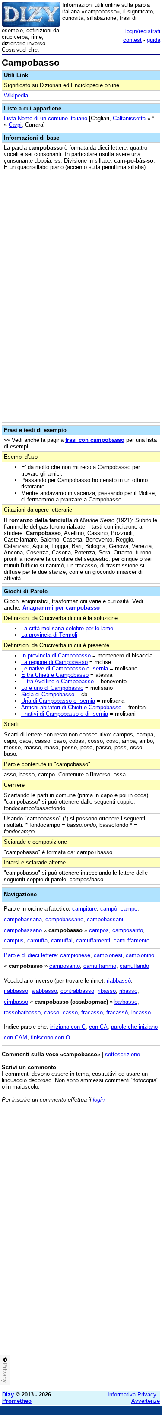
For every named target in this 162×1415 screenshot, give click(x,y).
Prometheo (17, 1401)
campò (108, 908)
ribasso (128, 991)
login (99, 1099)
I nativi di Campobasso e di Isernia (64, 714)
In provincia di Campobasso (56, 655)
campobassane (64, 919)
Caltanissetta (129, 118)
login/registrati (142, 31)
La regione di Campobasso (54, 662)
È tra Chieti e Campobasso (55, 675)
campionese (75, 955)
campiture (84, 908)
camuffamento (131, 940)
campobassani (105, 919)
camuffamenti (93, 940)
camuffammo (99, 966)
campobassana (23, 919)
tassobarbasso (22, 1012)
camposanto (127, 930)
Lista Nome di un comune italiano (45, 118)
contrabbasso (77, 991)
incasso (141, 1012)
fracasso (92, 1012)
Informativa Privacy (132, 1394)
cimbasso (16, 1002)
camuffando (134, 966)
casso (51, 1012)
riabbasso (16, 991)
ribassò (107, 991)
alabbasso (44, 991)
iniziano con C (68, 1027)
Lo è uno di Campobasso (52, 688)
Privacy (5, 1373)
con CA (98, 1027)
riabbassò (119, 980)
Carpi (15, 125)
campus (14, 940)
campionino (140, 955)
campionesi (108, 955)
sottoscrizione (122, 1054)
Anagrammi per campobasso (61, 607)
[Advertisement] (81, 1303)
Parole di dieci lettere (30, 955)
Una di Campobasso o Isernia (58, 701)
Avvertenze (145, 1401)
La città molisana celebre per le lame (67, 628)
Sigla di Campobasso (47, 694)
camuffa (37, 940)
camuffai (62, 940)
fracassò (117, 1012)
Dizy (8, 1394)
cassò (70, 1012)
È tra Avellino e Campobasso (57, 681)
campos (99, 930)
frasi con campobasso (94, 440)
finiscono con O (50, 1037)
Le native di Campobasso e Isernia (64, 668)
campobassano (23, 930)
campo (129, 908)
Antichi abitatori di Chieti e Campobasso (71, 707)
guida (153, 40)
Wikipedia (16, 95)
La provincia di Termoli (49, 635)
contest (132, 40)
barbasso (125, 1002)
